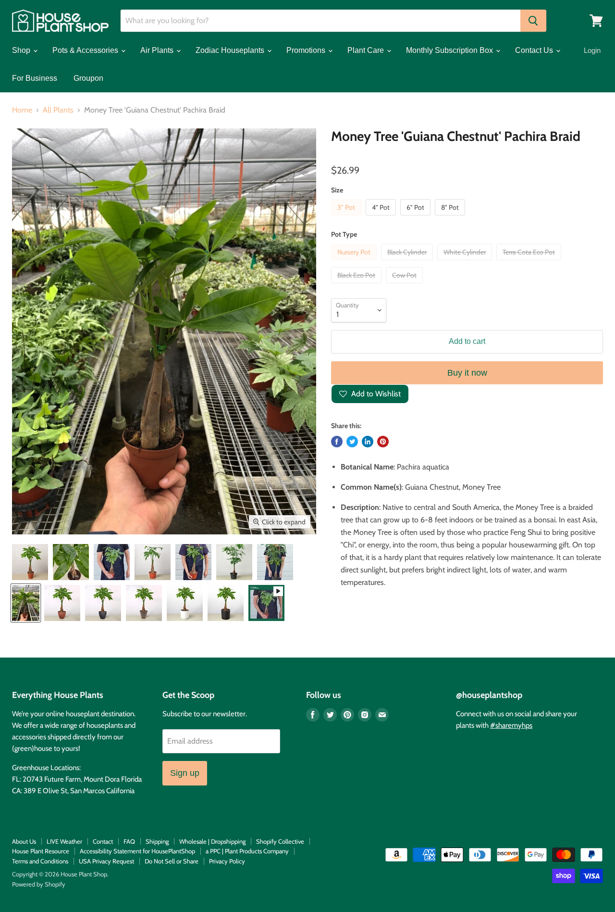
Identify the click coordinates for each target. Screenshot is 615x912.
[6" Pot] (416, 217)
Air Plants (157, 50)
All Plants (58, 110)
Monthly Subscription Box (450, 50)
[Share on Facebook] (337, 441)
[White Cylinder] (465, 262)
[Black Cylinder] (408, 262)
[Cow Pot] (405, 285)
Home (22, 110)
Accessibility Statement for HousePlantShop (137, 851)
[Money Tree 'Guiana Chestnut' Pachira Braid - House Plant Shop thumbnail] (112, 562)
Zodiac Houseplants (231, 50)
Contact (103, 841)
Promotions (306, 50)
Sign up (184, 773)
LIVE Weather (64, 841)
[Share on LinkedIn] (367, 441)
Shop (22, 50)
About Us (24, 841)
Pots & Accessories (86, 50)
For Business (34, 78)
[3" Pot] (347, 217)
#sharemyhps (511, 725)
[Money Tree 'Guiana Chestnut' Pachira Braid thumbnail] (30, 562)
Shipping (157, 841)
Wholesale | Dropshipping (212, 841)
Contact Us (535, 50)
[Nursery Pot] (355, 262)
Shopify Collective (280, 841)
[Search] (533, 21)
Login (592, 50)
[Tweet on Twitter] (352, 441)
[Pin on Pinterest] (383, 441)
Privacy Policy (227, 861)
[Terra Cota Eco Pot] (530, 262)
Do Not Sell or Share (171, 861)
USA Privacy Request (106, 861)
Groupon (88, 78)
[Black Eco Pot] (357, 285)
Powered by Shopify (38, 884)
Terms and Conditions (40, 861)
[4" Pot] (382, 217)
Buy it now (467, 373)
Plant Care (366, 50)
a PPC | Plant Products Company (247, 851)
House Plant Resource (40, 851)
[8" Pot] (451, 217)
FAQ (129, 841)
